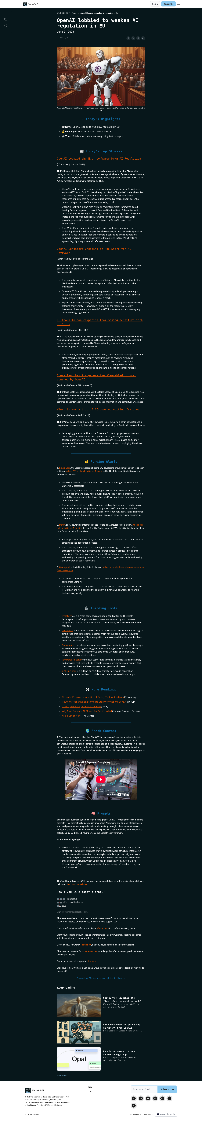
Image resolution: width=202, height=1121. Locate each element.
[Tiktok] (155, 1098)
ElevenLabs (64, 468)
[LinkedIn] (141, 1098)
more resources (89, 951)
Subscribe (168, 4)
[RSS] (134, 1106)
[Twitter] (134, 1098)
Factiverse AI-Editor (72, 659)
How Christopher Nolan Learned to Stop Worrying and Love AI (94, 701)
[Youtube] (148, 1098)
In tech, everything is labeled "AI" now (81, 706)
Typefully (67, 615)
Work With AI (62, 13)
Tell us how (85, 944)
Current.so (67, 630)
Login (155, 4)
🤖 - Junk (61, 905)
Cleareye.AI (64, 567)
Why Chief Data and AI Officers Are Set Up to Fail (87, 711)
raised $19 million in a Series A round (84, 471)
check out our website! (77, 884)
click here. (91, 961)
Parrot (62, 525)
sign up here (103, 928)
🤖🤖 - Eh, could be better (70, 902)
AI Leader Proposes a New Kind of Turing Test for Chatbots (93, 697)
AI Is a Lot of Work (71, 715)
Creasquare (68, 645)
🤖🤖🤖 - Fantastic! (67, 898)
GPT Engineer (69, 670)
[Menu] (178, 3)
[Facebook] (162, 1098)
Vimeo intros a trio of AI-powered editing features (98, 409)
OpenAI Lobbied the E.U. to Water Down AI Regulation (99, 158)
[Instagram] (169, 1098)
